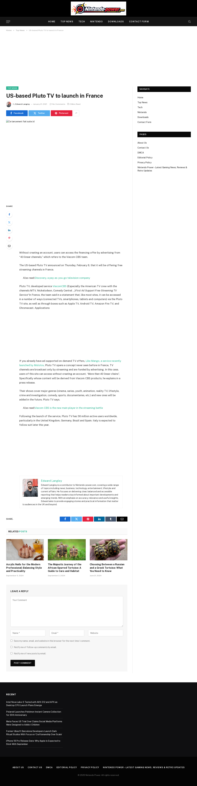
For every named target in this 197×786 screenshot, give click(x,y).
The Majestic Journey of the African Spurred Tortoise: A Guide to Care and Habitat (64, 568)
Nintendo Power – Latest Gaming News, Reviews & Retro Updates (144, 767)
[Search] (189, 21)
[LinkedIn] (9, 230)
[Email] (9, 246)
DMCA (140, 152)
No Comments (58, 104)
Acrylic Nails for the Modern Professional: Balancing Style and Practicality (24, 568)
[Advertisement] (98, 58)
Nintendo (96, 21)
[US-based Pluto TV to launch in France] (66, 159)
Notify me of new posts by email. (30, 653)
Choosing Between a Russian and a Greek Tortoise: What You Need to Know (107, 568)
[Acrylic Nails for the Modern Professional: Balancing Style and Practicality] (25, 549)
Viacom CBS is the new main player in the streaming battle (69, 407)
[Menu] (8, 21)
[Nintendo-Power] (98, 8)
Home (51, 21)
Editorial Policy (144, 157)
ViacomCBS (59, 286)
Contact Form (139, 21)
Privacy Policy (144, 162)
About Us (142, 143)
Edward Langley (22, 104)
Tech (81, 21)
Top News (66, 21)
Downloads (116, 21)
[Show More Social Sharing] (76, 113)
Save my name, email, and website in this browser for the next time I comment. (52, 641)
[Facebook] (9, 214)
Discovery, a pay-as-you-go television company (62, 277)
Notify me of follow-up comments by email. (35, 647)
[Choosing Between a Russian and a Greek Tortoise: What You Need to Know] (108, 549)
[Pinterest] (9, 238)
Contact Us (143, 147)
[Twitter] (9, 222)
